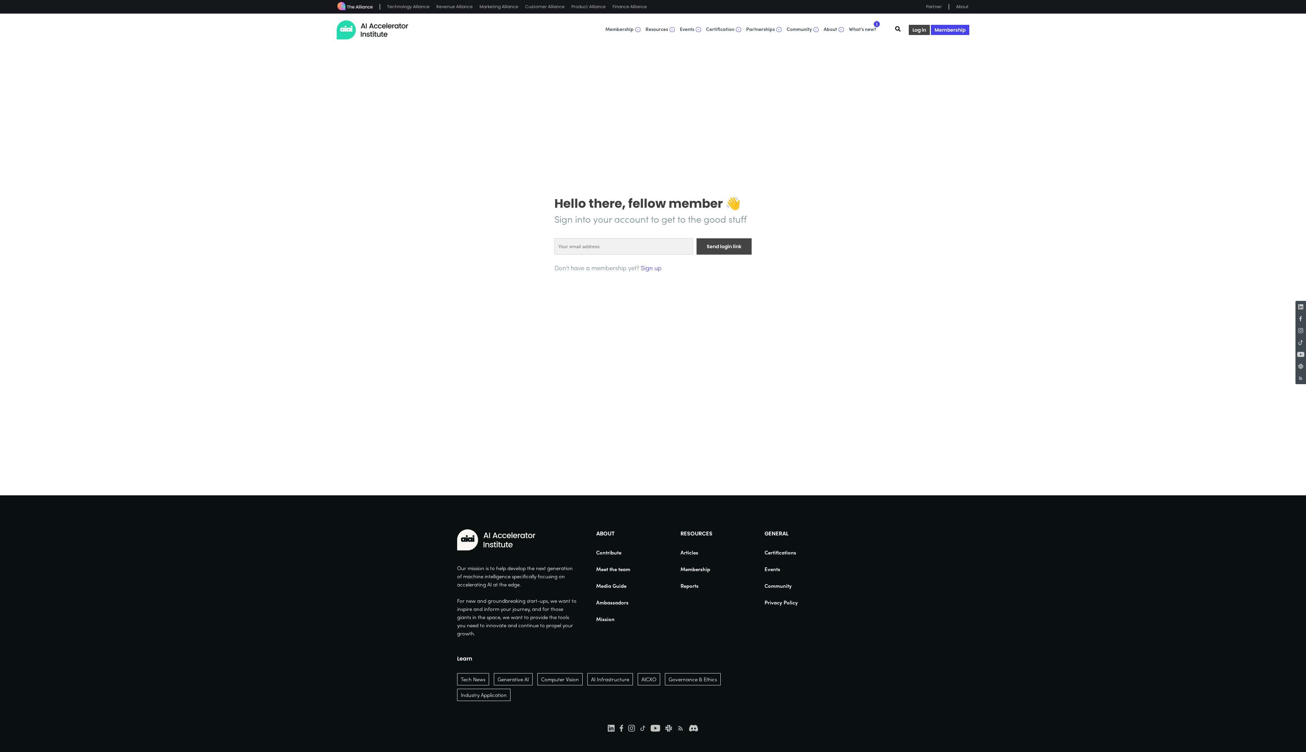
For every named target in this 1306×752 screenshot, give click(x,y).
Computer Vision (560, 679)
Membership (950, 30)
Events (772, 569)
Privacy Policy (781, 602)
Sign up (651, 267)
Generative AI (513, 679)
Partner (934, 7)
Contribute (608, 552)
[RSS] (1300, 378)
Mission (605, 619)
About (962, 7)
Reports (690, 585)
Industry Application (484, 695)
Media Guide (611, 585)
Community (778, 585)
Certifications (780, 552)
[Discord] (693, 727)
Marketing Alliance (499, 7)
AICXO (648, 679)
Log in (919, 30)
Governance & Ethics (693, 679)
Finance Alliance (630, 7)
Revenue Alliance (454, 7)
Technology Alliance (408, 7)
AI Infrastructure (610, 679)
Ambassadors (612, 602)
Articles (689, 552)
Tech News (473, 679)
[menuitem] (613, 552)
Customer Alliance (545, 7)
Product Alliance (588, 7)
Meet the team (613, 569)
